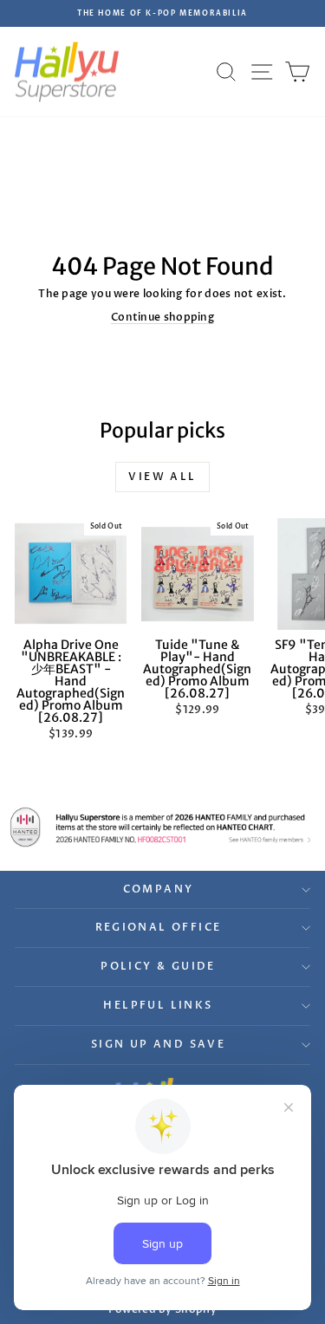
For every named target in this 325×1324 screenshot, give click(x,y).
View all (162, 477)
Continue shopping (162, 317)
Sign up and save (158, 1044)
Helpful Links (157, 1005)
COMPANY (158, 889)
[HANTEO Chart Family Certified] (162, 826)
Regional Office (158, 927)
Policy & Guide (158, 966)
